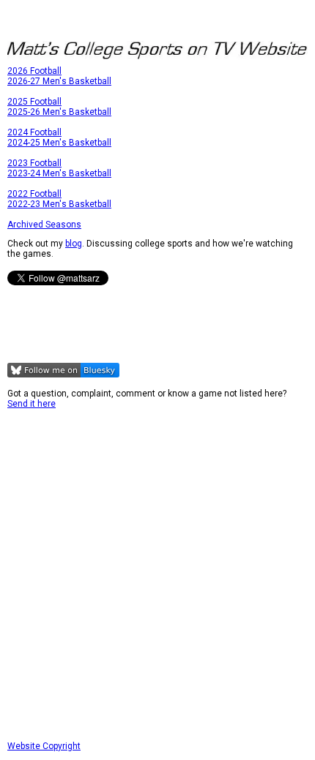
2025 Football (34, 102)
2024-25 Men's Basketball (59, 143)
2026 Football (34, 71)
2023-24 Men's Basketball (59, 173)
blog (73, 243)
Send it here (31, 404)
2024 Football (34, 132)
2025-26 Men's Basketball (59, 112)
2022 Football (34, 194)
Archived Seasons (44, 224)
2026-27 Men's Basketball (59, 81)
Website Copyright (44, 746)
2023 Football (34, 163)
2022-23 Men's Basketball (59, 204)
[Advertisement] (157, 575)
